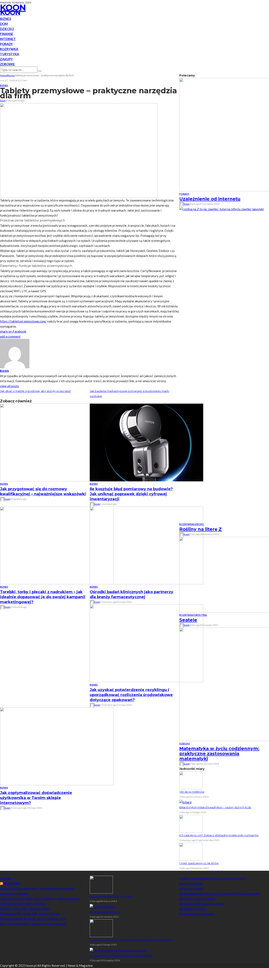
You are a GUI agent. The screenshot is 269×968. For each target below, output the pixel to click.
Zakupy (6, 59)
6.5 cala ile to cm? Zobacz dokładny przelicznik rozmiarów (218, 835)
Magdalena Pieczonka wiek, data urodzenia (30, 913)
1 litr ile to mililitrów (191, 791)
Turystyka (9, 54)
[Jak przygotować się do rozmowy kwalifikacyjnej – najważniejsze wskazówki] (56, 442)
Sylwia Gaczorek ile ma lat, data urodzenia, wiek (33, 919)
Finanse (6, 34)
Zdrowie (7, 64)
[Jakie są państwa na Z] (102, 906)
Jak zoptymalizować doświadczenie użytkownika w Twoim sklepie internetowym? (36, 797)
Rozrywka (9, 49)
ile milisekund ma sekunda (196, 913)
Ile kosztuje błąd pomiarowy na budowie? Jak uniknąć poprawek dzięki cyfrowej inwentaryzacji (131, 494)
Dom (4, 24)
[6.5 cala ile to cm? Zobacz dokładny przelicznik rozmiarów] (190, 823)
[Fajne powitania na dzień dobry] (101, 884)
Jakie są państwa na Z (104, 911)
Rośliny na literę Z (200, 529)
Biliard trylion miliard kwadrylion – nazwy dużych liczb (215, 807)
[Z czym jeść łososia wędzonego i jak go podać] (118, 950)
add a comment (10, 336)
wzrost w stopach (191, 888)
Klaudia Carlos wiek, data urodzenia (24, 908)
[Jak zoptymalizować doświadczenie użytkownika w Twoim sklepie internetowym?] (56, 746)
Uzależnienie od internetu (209, 199)
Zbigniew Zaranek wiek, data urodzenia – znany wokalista (39, 898)
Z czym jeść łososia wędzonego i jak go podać (121, 955)
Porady (6, 44)
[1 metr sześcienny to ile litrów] (190, 851)
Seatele (188, 620)
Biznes (5, 19)
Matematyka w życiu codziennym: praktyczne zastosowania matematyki (219, 753)
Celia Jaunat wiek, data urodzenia (23, 903)
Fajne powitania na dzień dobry (111, 896)
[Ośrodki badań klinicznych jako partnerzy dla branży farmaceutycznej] (146, 545)
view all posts (9, 386)
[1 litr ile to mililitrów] (190, 780)
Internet (8, 39)
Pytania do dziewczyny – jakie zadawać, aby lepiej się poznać (131, 939)
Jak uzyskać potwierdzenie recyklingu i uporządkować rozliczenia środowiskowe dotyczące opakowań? (131, 694)
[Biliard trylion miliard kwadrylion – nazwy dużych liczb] (185, 802)
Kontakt (5, 878)
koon (3, 100)
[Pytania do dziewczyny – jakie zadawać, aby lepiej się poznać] (101, 928)
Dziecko (7, 29)
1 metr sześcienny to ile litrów (199, 863)
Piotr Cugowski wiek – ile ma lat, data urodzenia (33, 924)
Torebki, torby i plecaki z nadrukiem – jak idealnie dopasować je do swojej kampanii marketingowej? (42, 597)
